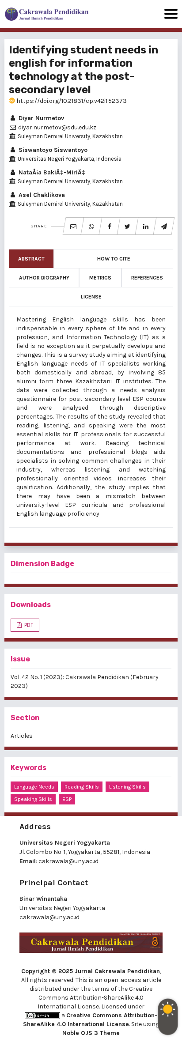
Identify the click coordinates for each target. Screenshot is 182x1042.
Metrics (100, 278)
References (147, 278)
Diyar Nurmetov (40, 118)
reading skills (81, 787)
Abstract (31, 259)
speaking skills (33, 799)
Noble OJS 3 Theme (91, 1033)
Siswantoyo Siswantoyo (52, 150)
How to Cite (113, 259)
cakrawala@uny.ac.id (68, 861)
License (91, 297)
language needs (34, 787)
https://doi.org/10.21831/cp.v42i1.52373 (71, 101)
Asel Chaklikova (41, 195)
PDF (28, 625)
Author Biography (44, 278)
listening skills (127, 787)
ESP (67, 799)
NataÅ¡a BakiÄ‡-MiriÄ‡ (51, 172)
